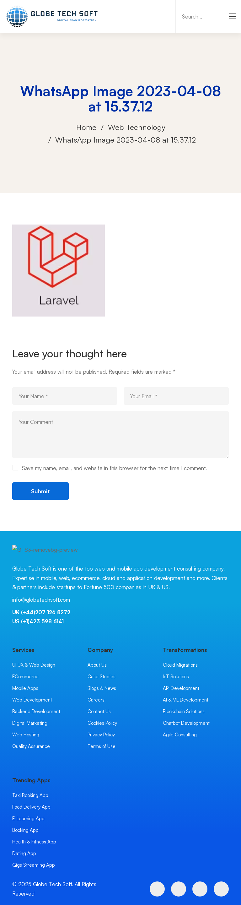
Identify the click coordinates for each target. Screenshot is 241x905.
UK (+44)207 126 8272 (41, 612)
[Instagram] (199, 889)
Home (86, 127)
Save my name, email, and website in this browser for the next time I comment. (114, 468)
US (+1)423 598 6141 (38, 621)
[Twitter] (157, 889)
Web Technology (136, 127)
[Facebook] (178, 889)
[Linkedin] (221, 889)
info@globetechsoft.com (41, 599)
